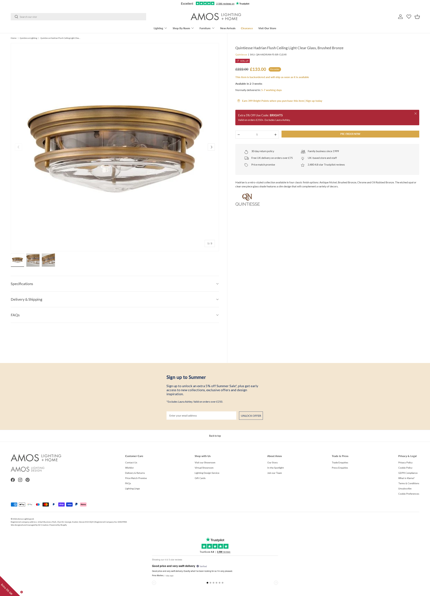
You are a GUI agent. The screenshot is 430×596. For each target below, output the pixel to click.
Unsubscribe (405, 488)
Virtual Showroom (204, 467)
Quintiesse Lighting (28, 38)
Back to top (215, 435)
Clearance (247, 28)
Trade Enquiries (340, 462)
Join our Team (274, 472)
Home (13, 38)
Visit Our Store (267, 28)
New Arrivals (227, 28)
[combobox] (78, 16)
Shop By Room (181, 28)
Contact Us (131, 462)
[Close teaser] (21, 592)
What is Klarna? (406, 478)
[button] (417, 16)
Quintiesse (241, 54)
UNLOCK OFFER (251, 415)
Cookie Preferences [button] (408, 493)
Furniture (205, 28)
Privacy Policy (405, 462)
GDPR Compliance (408, 472)
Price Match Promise (136, 478)
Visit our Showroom (205, 462)
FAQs (128, 483)
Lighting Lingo (132, 488)
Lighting (158, 28)
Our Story (272, 462)
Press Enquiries (340, 467)
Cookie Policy (405, 467)
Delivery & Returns (135, 472)
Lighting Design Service (207, 472)
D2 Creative (43, 525)
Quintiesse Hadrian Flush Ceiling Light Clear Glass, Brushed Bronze (60, 38)
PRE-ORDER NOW (350, 133)
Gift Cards (200, 478)
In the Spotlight (275, 467)
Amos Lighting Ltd (26, 519)
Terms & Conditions (408, 483)
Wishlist (129, 467)
